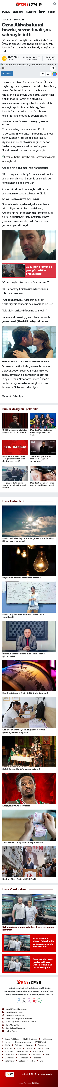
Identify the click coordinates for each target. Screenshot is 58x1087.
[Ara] (54, 4)
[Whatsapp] (39, 1000)
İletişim (8, 1042)
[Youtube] (34, 1000)
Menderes (9, 1058)
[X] (24, 1000)
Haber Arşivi (11, 1031)
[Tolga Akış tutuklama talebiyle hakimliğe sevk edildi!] (15, 473)
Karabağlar (38, 1051)
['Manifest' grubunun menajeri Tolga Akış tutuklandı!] (43, 447)
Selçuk (22, 1061)
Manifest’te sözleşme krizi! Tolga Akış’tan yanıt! (41, 432)
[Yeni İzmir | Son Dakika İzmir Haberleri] (29, 4)
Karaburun (9, 1055)
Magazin (19, 20)
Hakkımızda (47, 1039)
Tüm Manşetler (13, 1025)
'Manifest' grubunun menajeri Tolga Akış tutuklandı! (40, 459)
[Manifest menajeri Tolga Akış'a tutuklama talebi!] (43, 473)
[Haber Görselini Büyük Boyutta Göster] (29, 159)
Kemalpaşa (37, 1055)
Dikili (47, 1048)
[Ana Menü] (3, 4)
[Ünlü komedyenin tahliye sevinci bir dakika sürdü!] (15, 421)
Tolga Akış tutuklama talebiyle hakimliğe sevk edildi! (14, 485)
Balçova (18, 1045)
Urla (41, 1061)
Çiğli (39, 1048)
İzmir (42, 12)
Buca (19, 1048)
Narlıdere (37, 1058)
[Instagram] (29, 1000)
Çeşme (29, 1048)
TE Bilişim (36, 1083)
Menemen (23, 1058)
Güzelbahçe (22, 1051)
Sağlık (51, 12)
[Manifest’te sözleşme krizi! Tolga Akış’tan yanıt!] (43, 421)
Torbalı (32, 1061)
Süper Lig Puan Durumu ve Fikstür (21, 1022)
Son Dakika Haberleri (15, 1028)
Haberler (6, 20)
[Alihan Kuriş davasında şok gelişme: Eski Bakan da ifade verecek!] (15, 447)
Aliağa (7, 1045)
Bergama (42, 1045)
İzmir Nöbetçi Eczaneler (16, 1009)
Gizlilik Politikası (30, 1039)
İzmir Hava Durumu (14, 1012)
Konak (49, 1055)
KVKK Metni (40, 1042)
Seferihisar (9, 1061)
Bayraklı (30, 1045)
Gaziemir (9, 1051)
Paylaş (8, 73)
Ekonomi (18, 12)
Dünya (6, 12)
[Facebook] (19, 1000)
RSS (11, 1074)
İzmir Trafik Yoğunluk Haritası (19, 1019)
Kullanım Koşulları (23, 1042)
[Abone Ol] (54, 74)
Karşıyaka (22, 1055)
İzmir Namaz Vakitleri (15, 1015)
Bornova (8, 1048)
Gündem (31, 12)
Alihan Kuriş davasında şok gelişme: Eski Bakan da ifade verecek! (13, 459)
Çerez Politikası (12, 1039)
